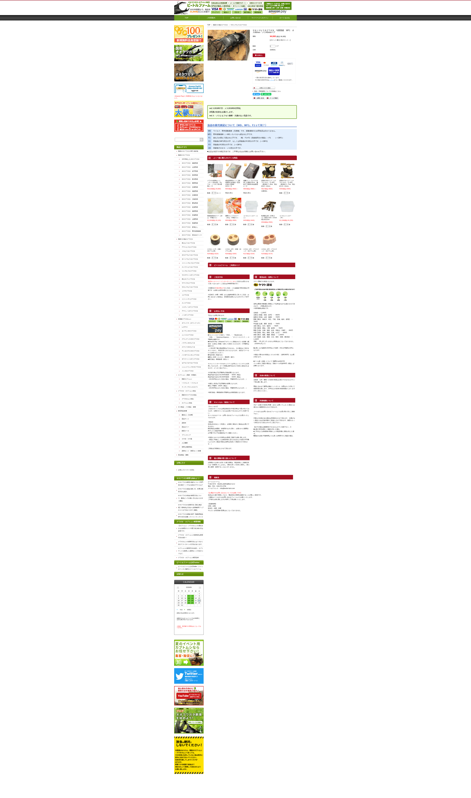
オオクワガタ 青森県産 (190, 223)
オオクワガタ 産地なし (190, 227)
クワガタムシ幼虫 (188, 399)
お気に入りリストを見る (186, 470)
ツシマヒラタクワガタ (189, 271)
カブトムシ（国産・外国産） (187, 375)
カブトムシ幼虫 (187, 403)
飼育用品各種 (182, 411)
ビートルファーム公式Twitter (188, 562)
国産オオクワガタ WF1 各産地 (188, 151)
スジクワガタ (186, 303)
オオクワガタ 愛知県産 (190, 203)
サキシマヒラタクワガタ (239, 25)
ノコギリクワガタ (188, 315)
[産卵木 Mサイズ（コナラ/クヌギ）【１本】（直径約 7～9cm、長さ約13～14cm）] (269, 177)
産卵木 (184, 423)
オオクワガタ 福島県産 (190, 163)
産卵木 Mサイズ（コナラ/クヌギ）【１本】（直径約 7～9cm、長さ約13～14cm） (269, 183)
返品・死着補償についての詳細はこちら (267, 91)
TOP (186, 18)
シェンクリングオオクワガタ (191, 367)
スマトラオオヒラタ (188, 347)
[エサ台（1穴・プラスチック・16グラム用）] (251, 246)
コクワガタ (185, 295)
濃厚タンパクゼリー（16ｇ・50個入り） (232, 217)
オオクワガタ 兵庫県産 (190, 187)
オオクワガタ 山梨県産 (190, 219)
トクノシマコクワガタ (189, 299)
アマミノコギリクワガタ (190, 311)
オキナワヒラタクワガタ (190, 255)
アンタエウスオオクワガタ (190, 351)
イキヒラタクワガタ (188, 251)
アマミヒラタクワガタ (189, 247)
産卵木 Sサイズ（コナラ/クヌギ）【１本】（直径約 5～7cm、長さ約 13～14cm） (287, 183)
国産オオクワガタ (184, 155)
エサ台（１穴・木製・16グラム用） (214, 250)
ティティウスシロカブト (190, 387)
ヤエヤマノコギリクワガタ (190, 275)
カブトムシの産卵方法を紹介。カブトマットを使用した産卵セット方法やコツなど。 (190, 550)
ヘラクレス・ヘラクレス (190, 383)
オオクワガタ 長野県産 (190, 183)
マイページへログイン (260, 18)
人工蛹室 (185, 443)
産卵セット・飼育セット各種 (191, 451)
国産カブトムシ (187, 379)
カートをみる (284, 18)
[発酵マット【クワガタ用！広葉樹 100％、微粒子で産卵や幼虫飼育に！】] (251, 177)
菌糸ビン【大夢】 (188, 415)
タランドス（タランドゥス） (191, 323)
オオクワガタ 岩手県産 (190, 171)
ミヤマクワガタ (187, 291)
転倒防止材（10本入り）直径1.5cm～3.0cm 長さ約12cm (269, 217)
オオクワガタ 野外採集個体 (191, 231)
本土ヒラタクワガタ (188, 243)
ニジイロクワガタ (188, 335)
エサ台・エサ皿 (187, 439)
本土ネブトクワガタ (188, 279)
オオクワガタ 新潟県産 (190, 179)
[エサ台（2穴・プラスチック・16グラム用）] (269, 246)
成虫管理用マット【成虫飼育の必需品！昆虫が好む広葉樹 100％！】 (232, 183)
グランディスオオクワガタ (190, 339)
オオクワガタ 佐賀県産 (190, 207)
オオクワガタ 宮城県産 (190, 215)
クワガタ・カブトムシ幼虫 (187, 391)
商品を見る (229, 193)
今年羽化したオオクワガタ (190, 159)
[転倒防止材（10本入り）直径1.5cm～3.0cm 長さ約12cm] (269, 212)
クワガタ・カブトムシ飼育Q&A (188, 557)
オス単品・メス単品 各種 (187, 407)
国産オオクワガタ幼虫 (189, 395)
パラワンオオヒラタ (188, 343)
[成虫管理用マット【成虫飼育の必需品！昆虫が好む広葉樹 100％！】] (233, 177)
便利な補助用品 (187, 447)
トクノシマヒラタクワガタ (190, 263)
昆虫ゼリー (185, 427)
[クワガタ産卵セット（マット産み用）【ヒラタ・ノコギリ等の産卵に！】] (215, 177)
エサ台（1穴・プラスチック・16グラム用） (251, 250)
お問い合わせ (235, 18)
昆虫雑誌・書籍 (183, 455)
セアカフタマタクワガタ (190, 363)
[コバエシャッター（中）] (287, 212)
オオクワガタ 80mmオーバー (192, 235)
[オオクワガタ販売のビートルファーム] (192, 13)
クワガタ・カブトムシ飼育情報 (189, 522)
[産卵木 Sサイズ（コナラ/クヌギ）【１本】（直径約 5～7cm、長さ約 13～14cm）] (287, 177)
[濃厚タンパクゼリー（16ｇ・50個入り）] (233, 212)
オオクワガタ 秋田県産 (190, 175)
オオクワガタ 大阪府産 (190, 199)
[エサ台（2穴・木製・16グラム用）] (233, 246)
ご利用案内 (211, 18)
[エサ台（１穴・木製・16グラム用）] (215, 246)
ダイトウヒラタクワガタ (190, 259)
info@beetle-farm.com (227, 488)
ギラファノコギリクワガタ (190, 359)
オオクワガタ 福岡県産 (190, 211)
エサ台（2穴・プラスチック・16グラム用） (269, 250)
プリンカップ (186, 435)
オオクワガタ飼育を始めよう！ (189, 478)
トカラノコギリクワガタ (190, 307)
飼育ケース (185, 431)
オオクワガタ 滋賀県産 (190, 191)
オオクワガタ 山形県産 (190, 167)
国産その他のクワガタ (220, 25)
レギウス (185, 327)
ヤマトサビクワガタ (188, 283)
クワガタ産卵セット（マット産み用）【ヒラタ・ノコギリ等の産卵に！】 (214, 183)
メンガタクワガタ (188, 371)
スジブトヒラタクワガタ (190, 267)
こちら (271, 80)
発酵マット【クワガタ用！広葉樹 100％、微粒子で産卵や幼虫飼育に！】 (250, 183)
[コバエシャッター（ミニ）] (251, 212)
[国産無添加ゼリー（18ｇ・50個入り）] (215, 212)
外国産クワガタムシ (184, 319)
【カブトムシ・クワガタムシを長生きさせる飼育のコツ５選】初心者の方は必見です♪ (190, 528)
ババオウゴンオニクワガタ (190, 355)
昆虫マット (185, 419)
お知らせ (180, 574)
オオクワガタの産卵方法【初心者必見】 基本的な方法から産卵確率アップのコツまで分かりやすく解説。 (190, 507)
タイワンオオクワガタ (189, 331)
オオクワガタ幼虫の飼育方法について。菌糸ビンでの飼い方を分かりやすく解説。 (190, 498)
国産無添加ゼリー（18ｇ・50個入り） (214, 217)
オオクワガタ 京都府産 (190, 195)
